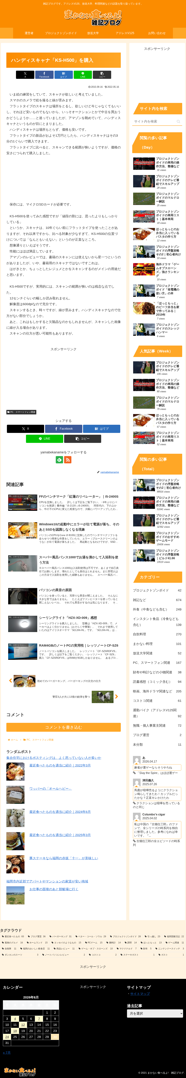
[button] (102, 75)
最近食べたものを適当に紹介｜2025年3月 (60, 835)
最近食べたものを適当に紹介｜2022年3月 (60, 765)
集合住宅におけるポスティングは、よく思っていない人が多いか (53, 758)
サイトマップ (140, 994)
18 (15, 1031)
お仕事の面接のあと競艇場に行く (53, 889)
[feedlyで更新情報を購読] (59, 459)
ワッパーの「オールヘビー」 (50, 788)
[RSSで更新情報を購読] (67, 459)
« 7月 (7, 1052)
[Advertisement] (63, 377)
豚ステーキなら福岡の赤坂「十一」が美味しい (63, 858)
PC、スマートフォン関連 (22, 412)
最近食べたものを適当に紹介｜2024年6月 (60, 812)
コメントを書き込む (63, 727)
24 (7, 1037)
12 (23, 1025)
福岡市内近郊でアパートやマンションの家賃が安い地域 (47, 881)
